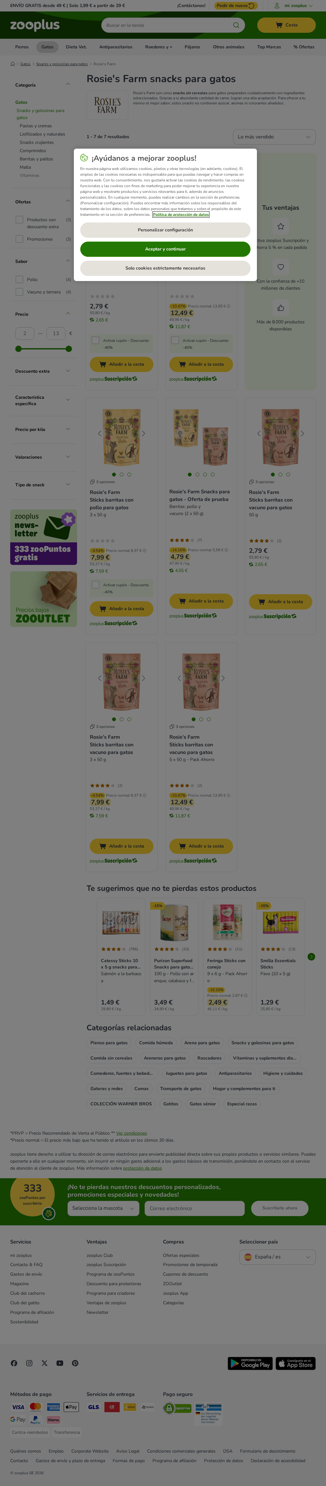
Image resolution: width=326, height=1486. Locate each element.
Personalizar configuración (165, 230)
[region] (165, 215)
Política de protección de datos (181, 214)
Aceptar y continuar (165, 249)
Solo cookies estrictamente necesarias (165, 268)
